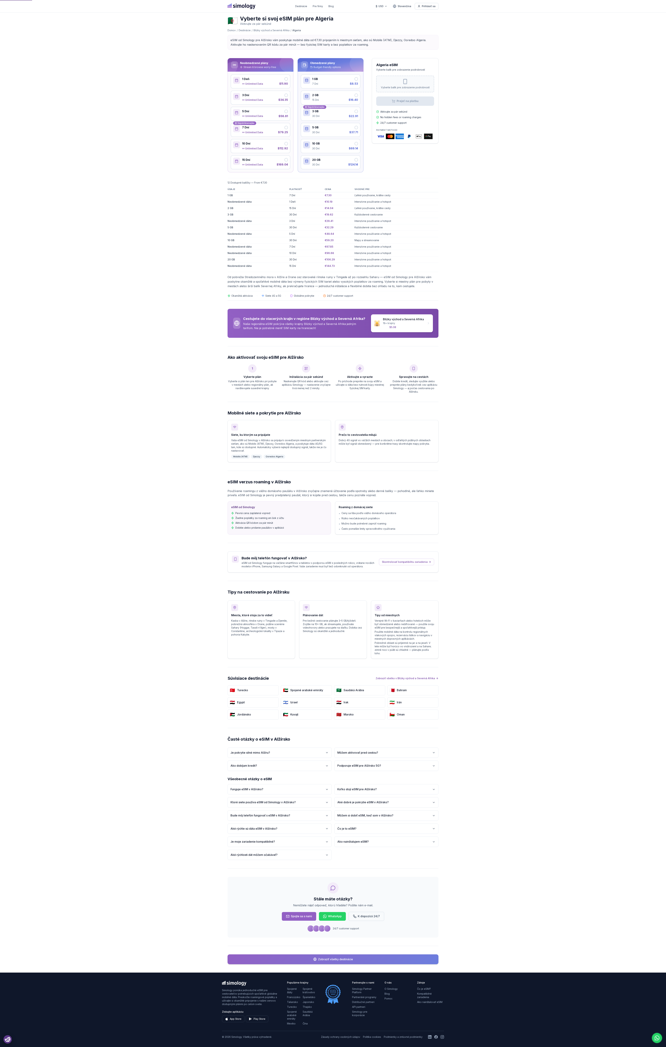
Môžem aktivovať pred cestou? (357, 752)
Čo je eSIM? (424, 988)
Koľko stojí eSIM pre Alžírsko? (357, 789)
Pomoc (388, 998)
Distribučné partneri (363, 1002)
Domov (232, 30)
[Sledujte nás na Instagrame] (442, 1037)
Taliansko (292, 1002)
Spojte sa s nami (301, 916)
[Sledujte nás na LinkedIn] (430, 1037)
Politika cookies (372, 1036)
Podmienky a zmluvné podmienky (403, 1036)
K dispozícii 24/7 (369, 916)
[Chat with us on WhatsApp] (657, 1038)
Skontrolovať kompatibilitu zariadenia (405, 561)
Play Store (259, 1018)
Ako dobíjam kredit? (243, 765)
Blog (331, 6)
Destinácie (301, 6)
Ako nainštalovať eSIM (429, 1002)
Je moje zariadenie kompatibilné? (252, 841)
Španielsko (309, 997)
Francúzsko (293, 997)
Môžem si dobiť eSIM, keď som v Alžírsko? (365, 815)
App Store (235, 1018)
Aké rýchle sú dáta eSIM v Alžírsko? (253, 828)
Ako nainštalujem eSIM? (353, 841)
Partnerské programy (364, 997)
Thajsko (307, 1006)
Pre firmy (318, 6)
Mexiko (291, 1023)
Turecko (292, 1006)
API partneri (358, 1006)
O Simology (391, 988)
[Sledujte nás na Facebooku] (436, 1037)
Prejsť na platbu (408, 101)
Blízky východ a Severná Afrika (271, 30)
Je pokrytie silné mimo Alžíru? (250, 752)
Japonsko (308, 1002)
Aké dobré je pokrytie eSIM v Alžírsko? (363, 802)
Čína (305, 1023)
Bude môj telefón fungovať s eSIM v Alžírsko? (260, 815)
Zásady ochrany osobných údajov (340, 1036)
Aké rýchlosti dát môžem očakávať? (254, 855)
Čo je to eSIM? (346, 828)
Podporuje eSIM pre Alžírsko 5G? (359, 765)
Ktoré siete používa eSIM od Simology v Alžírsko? (263, 802)
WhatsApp (335, 916)
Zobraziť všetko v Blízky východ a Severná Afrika (405, 678)
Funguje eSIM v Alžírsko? (246, 789)
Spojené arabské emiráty (292, 1015)
